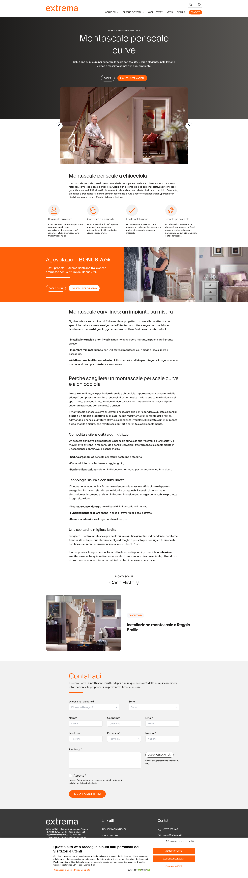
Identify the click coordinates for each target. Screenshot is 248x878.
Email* (149, 718)
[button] (199, 4)
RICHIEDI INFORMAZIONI (132, 78)
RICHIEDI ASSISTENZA (114, 829)
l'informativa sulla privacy (89, 780)
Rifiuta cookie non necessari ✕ (180, 841)
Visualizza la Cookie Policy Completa (72, 870)
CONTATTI (195, 12)
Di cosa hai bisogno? (81, 701)
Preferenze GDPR (173, 866)
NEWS (170, 12)
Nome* (73, 718)
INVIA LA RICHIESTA (87, 794)
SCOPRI (108, 78)
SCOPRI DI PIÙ (56, 288)
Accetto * (79, 775)
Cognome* (113, 718)
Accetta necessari (174, 859)
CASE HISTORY (155, 12)
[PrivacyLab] (143, 870)
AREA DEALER (110, 835)
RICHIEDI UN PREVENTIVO (84, 288)
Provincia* (113, 733)
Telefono (74, 733)
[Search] (190, 4)
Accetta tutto (173, 851)
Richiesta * (75, 749)
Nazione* (150, 733)
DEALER (181, 12)
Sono (132, 701)
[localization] (199, 4)
